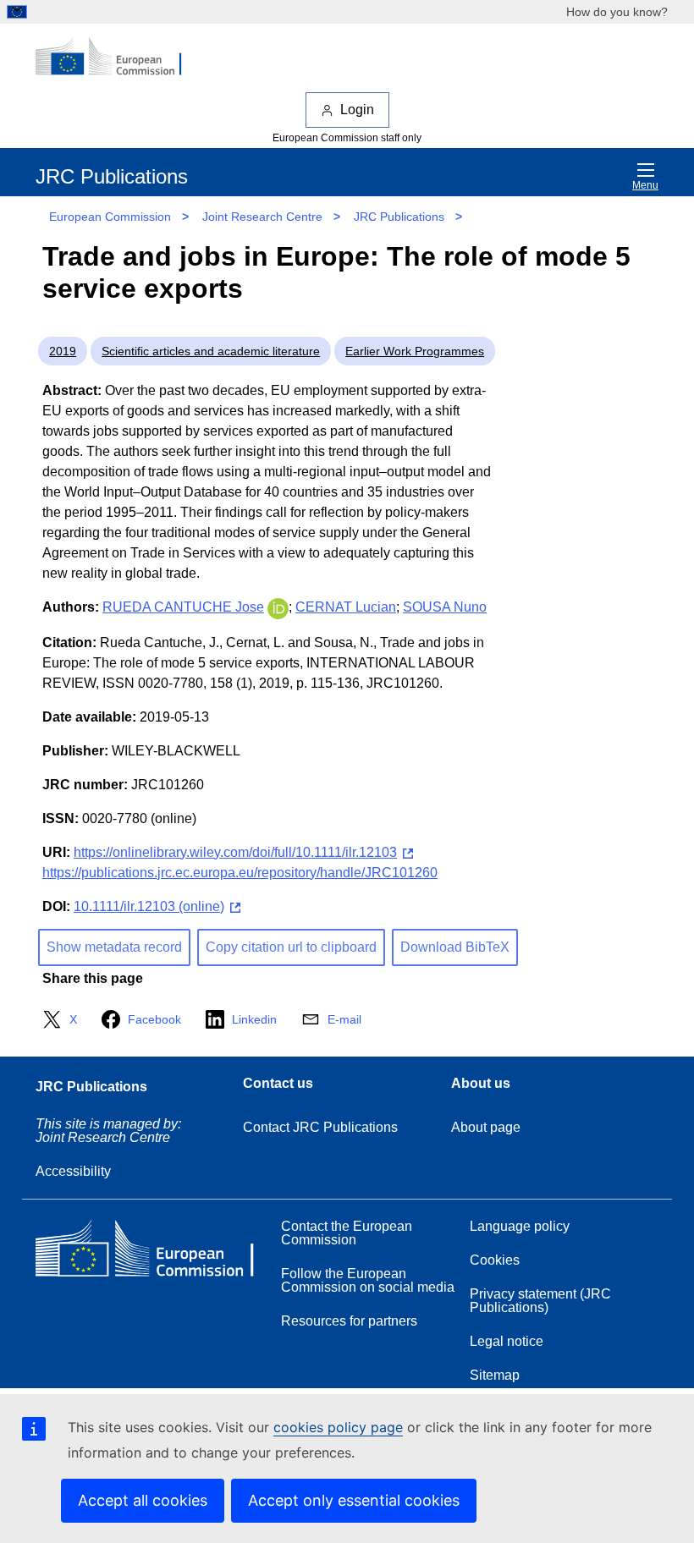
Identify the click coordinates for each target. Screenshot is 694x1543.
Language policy (520, 1226)
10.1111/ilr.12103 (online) (149, 906)
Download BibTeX (454, 947)
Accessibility (73, 1171)
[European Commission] (118, 57)
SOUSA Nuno (445, 607)
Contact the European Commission (346, 1233)
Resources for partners (349, 1321)
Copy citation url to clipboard (291, 947)
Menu (645, 185)
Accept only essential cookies (354, 1500)
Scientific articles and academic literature (211, 351)
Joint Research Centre (262, 216)
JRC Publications (399, 216)
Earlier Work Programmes (414, 351)
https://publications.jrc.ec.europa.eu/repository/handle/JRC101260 (240, 872)
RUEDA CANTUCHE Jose (183, 607)
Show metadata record (114, 947)
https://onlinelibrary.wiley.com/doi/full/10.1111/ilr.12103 (235, 852)
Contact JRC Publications (320, 1127)
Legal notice (506, 1341)
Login (357, 109)
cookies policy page (338, 1427)
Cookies (495, 1260)
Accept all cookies (142, 1500)
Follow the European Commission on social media (367, 1280)
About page (485, 1127)
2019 (62, 351)
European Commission (110, 216)
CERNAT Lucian (345, 607)
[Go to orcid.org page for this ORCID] (278, 607)
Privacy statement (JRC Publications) (540, 1301)
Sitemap (495, 1375)
